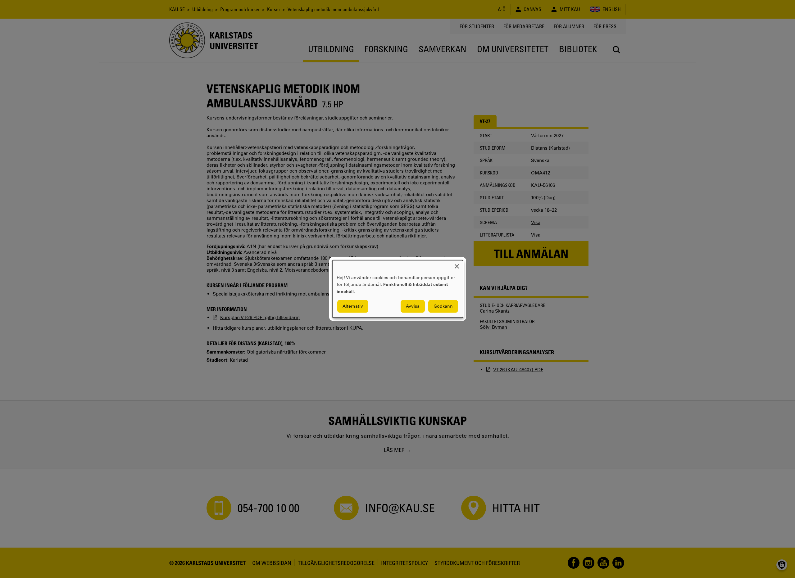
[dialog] (397, 289)
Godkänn (443, 306)
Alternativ (353, 306)
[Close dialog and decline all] (457, 264)
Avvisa (413, 306)
